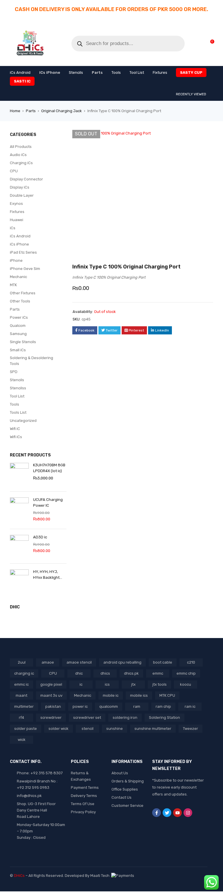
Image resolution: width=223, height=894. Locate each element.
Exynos (16, 203)
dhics (105, 673)
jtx (133, 684)
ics (107, 684)
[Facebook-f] (156, 812)
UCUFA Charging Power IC (48, 502)
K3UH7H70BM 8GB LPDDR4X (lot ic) (49, 468)
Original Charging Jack (61, 111)
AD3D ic (40, 537)
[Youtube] (177, 812)
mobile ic (110, 695)
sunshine (114, 728)
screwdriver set (87, 717)
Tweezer (190, 728)
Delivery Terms (84, 795)
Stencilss (18, 388)
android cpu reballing (122, 662)
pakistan (53, 706)
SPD (13, 372)
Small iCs (18, 350)
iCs (12, 228)
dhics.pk (131, 673)
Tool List (17, 396)
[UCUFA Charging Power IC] (19, 508)
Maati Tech (100, 875)
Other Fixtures (22, 293)
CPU (14, 171)
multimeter (24, 706)
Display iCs (19, 187)
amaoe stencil (79, 662)
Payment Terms (85, 787)
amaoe (48, 662)
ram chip (163, 706)
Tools (14, 404)
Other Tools (20, 301)
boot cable (162, 662)
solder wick (58, 728)
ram (136, 706)
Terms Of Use (82, 804)
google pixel (51, 684)
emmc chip (186, 673)
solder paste (25, 728)
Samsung (18, 334)
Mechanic (18, 277)
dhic (79, 673)
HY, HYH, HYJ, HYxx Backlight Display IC (46, 575)
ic (81, 684)
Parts (31, 111)
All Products (21, 146)
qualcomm (108, 706)
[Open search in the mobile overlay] (128, 43)
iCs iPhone (19, 244)
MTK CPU (167, 695)
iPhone (16, 260)
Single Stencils (23, 342)
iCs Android (20, 236)
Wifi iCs (16, 437)
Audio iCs (18, 155)
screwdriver (51, 717)
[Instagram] (188, 812)
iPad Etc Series (23, 252)
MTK (13, 285)
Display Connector (26, 179)
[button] (206, 137)
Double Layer (22, 195)
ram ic (190, 706)
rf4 (21, 717)
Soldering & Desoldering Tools (31, 361)
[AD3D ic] (19, 546)
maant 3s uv (51, 695)
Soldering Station (164, 717)
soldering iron (125, 717)
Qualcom (18, 325)
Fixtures (17, 211)
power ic (80, 706)
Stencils (17, 380)
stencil (87, 728)
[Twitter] (167, 812)
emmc (157, 673)
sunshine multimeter (152, 728)
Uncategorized (23, 420)
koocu (185, 684)
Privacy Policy (83, 812)
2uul (22, 662)
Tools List (18, 412)
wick (22, 739)
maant (21, 695)
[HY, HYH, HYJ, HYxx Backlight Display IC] (19, 580)
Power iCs (19, 317)
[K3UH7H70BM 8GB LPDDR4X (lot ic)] (19, 474)
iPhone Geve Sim (25, 268)
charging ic (24, 673)
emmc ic (21, 684)
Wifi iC (15, 429)
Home (15, 111)
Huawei (16, 220)
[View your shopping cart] (209, 43)
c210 (191, 662)
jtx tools (159, 684)
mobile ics (139, 695)
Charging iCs (21, 163)
